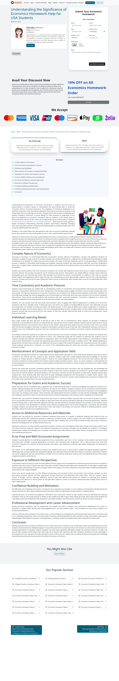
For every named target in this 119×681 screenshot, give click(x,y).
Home (13, 132)
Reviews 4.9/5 (90, 3)
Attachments (74, 41)
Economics (16, 54)
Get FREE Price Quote (97, 64)
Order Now (99, 3)
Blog (18, 132)
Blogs (49, 2)
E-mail (91, 23)
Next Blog (94, 629)
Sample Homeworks (41, 2)
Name (72, 23)
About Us (62, 2)
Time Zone (92, 35)
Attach (74, 45)
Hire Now (30, 45)
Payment (55, 2)
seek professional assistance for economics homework (33, 222)
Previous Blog (25, 630)
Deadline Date (93, 29)
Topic (72, 29)
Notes (72, 50)
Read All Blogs (59, 554)
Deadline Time (75, 35)
